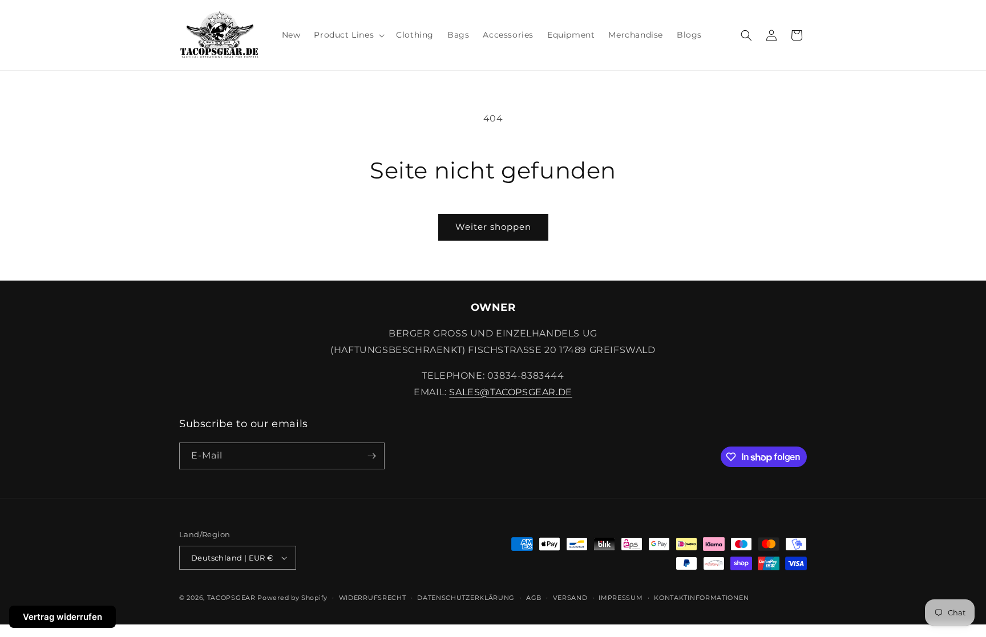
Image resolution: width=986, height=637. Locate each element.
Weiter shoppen (493, 226)
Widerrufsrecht (372, 598)
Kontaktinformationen (701, 598)
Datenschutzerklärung (466, 598)
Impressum (620, 598)
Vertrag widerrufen (62, 616)
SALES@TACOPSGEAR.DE (510, 392)
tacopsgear (231, 598)
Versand (570, 598)
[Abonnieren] (371, 456)
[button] (348, 35)
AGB (534, 598)
